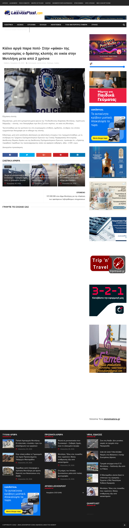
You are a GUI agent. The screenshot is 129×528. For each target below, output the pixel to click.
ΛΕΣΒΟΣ (20, 25)
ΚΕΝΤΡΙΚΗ (9, 25)
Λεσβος (56, 63)
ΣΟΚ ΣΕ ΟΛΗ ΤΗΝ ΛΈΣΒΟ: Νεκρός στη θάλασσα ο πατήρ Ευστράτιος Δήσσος (112, 454)
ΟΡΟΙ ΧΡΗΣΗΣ (90, 3)
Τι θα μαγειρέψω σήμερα (76, 25)
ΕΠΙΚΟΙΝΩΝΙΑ (78, 3)
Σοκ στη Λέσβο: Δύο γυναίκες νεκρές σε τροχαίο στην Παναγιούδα (111, 443)
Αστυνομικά (32, 63)
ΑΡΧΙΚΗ (5, 3)
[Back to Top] (124, 525)
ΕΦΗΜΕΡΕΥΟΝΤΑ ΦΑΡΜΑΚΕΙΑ (62, 3)
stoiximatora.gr (112, 419)
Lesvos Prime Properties (16, 30)
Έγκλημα (50, 63)
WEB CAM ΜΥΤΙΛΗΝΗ (103, 3)
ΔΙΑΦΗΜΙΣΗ (13, 3)
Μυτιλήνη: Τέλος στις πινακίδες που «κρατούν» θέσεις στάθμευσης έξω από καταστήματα (43, 176)
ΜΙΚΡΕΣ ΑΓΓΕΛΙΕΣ (37, 3)
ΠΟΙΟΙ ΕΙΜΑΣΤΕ (24, 3)
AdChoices (90, 514)
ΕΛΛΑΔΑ (43, 25)
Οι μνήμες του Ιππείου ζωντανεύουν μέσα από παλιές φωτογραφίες (69, 177)
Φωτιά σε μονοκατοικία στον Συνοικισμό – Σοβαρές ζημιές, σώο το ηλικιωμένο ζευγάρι (16, 177)
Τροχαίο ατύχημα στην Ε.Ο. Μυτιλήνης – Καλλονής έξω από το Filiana (112, 466)
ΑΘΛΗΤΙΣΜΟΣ (56, 25)
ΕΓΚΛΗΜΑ (32, 25)
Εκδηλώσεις (64, 167)
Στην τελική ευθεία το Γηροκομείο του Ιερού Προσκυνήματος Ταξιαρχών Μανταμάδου (29, 456)
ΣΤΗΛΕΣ (95, 25)
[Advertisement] (107, 397)
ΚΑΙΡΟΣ (48, 3)
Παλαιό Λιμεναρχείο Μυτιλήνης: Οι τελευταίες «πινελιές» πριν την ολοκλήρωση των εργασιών (29, 443)
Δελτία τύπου (41, 63)
